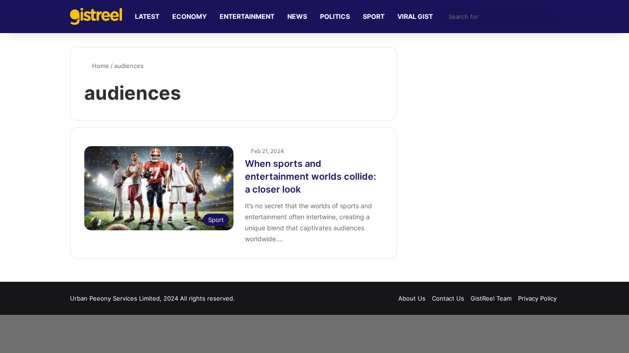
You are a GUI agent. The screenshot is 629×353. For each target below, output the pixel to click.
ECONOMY (189, 16)
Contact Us (448, 298)
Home (99, 65)
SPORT (373, 16)
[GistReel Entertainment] (96, 16)
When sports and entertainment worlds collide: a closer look (310, 176)
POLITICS (335, 16)
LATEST (147, 16)
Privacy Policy (537, 298)
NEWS (297, 16)
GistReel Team (491, 298)
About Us (411, 298)
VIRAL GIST (415, 16)
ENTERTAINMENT (247, 16)
